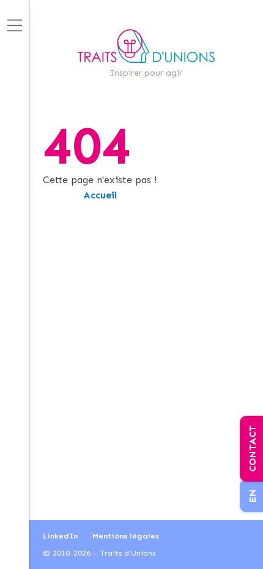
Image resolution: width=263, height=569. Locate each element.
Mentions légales (125, 535)
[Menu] (14, 25)
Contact (252, 449)
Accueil (100, 195)
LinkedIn (60, 535)
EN (252, 495)
